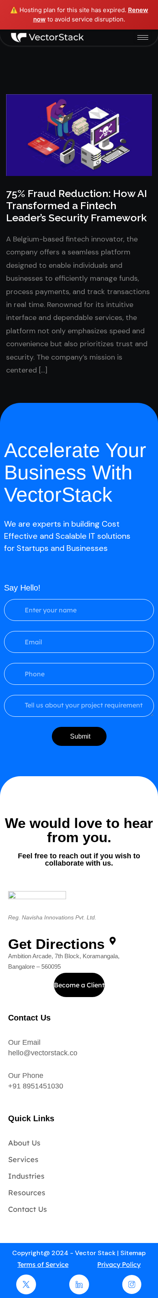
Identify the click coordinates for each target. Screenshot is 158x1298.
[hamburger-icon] (143, 37)
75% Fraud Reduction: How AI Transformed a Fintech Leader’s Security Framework (76, 205)
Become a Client (79, 985)
